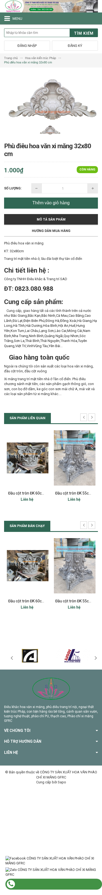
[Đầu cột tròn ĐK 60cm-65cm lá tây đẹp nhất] (27, 458)
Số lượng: (12, 188)
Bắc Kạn (34, 316)
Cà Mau (62, 316)
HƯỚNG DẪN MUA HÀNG (51, 231)
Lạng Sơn (46, 331)
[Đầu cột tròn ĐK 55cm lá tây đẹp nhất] (74, 458)
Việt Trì (20, 346)
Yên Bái (54, 346)
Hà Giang (84, 321)
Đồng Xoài (68, 321)
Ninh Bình (36, 336)
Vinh (30, 346)
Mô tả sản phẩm (51, 219)
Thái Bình (32, 341)
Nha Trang (20, 336)
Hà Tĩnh (19, 326)
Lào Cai (60, 331)
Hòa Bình (50, 326)
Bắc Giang (19, 316)
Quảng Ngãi (53, 336)
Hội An (63, 326)
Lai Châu (31, 331)
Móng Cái (74, 331)
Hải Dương (34, 326)
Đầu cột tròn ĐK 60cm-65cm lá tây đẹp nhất (45, 493)
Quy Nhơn (71, 336)
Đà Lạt (18, 321)
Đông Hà (52, 321)
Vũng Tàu (40, 346)
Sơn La (19, 341)
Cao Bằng (76, 316)
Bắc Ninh (48, 316)
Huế (72, 326)
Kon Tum (17, 331)
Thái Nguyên (50, 341)
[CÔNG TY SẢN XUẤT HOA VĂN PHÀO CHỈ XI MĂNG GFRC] (51, 6)
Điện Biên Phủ (34, 321)
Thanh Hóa (68, 341)
